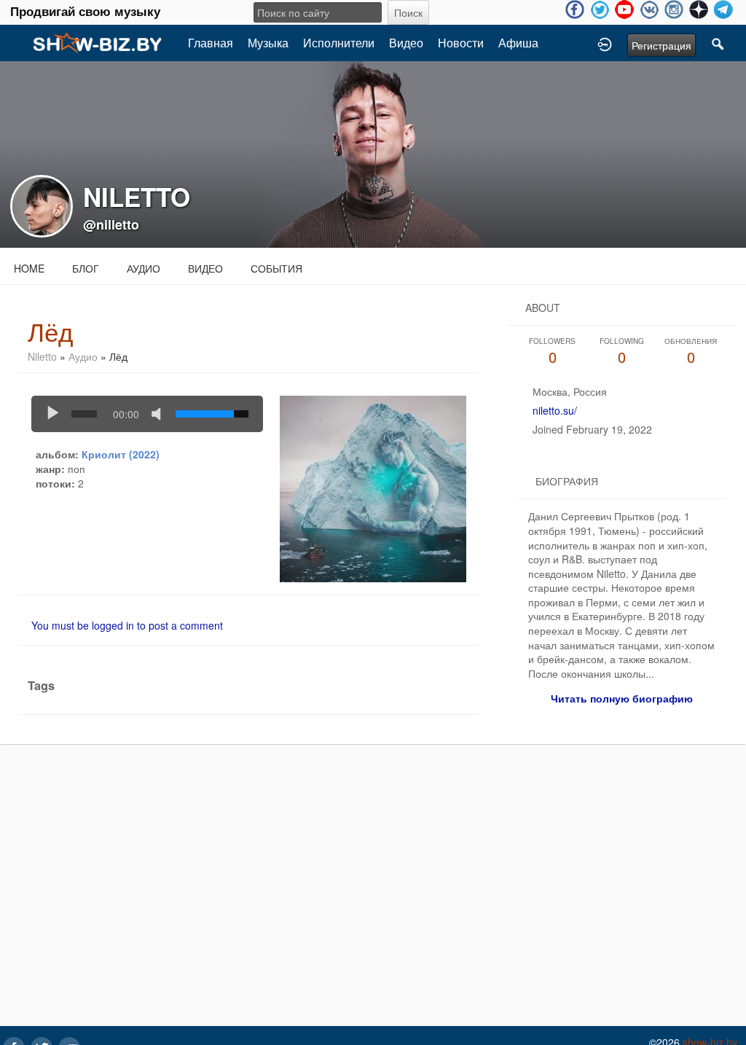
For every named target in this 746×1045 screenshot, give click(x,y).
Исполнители (338, 42)
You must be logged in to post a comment (127, 625)
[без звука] (159, 414)
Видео (406, 42)
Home (29, 268)
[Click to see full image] (373, 153)
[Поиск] (718, 43)
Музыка (268, 42)
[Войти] (604, 43)
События (276, 268)
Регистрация (661, 45)
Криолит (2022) (121, 454)
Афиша (518, 42)
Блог (85, 268)
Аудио (143, 268)
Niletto (42, 356)
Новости (461, 42)
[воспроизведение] (53, 414)
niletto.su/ (555, 410)
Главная (210, 42)
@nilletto (111, 224)
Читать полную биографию (622, 698)
